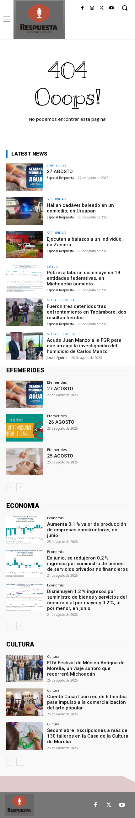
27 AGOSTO (60, 171)
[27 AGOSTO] (24, 177)
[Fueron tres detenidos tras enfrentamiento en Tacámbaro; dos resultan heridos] (24, 312)
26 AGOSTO (60, 422)
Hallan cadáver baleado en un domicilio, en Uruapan (80, 208)
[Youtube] (111, 8)
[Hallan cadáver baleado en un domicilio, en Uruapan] (24, 211)
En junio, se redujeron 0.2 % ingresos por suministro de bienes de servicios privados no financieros (87, 563)
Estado (52, 266)
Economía (55, 517)
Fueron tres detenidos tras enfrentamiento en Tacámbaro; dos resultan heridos (86, 312)
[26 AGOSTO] (24, 428)
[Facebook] (82, 8)
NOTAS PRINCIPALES (63, 300)
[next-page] (20, 487)
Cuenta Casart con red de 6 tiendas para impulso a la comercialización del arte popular (87, 702)
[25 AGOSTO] (24, 461)
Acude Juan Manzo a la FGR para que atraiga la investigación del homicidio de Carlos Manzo (84, 345)
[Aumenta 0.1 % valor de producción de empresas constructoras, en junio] (24, 530)
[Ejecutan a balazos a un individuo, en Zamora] (24, 244)
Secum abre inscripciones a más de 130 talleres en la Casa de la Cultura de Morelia (87, 736)
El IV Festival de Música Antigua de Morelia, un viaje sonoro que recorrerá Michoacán (86, 668)
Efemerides (56, 165)
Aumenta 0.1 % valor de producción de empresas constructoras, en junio (86, 529)
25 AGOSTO (60, 456)
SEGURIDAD (56, 199)
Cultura (53, 656)
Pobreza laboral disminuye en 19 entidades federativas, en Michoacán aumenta (83, 278)
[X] (101, 8)
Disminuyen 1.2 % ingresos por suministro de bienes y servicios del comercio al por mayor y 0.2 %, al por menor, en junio (87, 600)
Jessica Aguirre (57, 357)
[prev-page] (10, 487)
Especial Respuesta (60, 178)
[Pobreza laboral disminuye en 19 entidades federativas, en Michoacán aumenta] (24, 278)
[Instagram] (92, 8)
